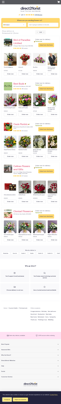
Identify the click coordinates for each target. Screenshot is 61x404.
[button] (3, 2)
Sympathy (53, 317)
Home (5, 308)
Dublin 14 (50, 253)
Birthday (44, 311)
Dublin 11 (40, 253)
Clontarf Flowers (22, 211)
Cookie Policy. (54, 395)
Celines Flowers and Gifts (21, 168)
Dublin (32, 253)
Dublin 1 (23, 253)
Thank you (33, 320)
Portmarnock (23, 308)
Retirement (41, 317)
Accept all (7, 399)
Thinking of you (42, 320)
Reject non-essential (20, 399)
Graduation (41, 314)
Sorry (47, 317)
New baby (49, 314)
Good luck (33, 314)
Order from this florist (46, 45)
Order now (10, 74)
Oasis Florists (20, 124)
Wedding (50, 320)
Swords (15, 253)
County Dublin (13, 308)
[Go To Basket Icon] (58, 2)
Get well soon (52, 311)
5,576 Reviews (38, 14)
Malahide (5, 253)
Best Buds (18, 83)
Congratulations (35, 311)
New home (33, 317)
